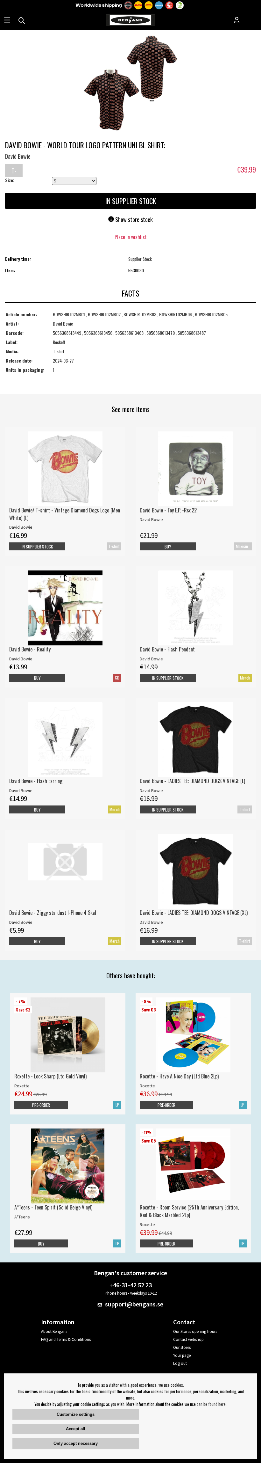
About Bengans (54, 1331)
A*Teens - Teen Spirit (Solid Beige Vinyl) (53, 1207)
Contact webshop (188, 1339)
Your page (182, 1355)
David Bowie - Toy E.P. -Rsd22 (168, 510)
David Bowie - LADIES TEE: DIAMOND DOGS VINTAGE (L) (192, 781)
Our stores (182, 1347)
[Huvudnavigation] (7, 21)
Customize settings (76, 1414)
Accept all (75, 1428)
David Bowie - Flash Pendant (167, 649)
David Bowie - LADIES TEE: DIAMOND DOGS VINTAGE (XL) (194, 912)
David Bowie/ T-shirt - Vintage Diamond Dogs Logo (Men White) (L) (64, 514)
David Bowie (18, 156)
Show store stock (133, 219)
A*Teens (22, 1217)
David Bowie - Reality (30, 649)
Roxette (22, 1086)
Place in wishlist (131, 237)
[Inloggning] (237, 21)
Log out (180, 1363)
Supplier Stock (140, 259)
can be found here (211, 1404)
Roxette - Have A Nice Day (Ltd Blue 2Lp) (179, 1076)
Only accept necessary (75, 1443)
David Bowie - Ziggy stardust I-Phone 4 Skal (52, 912)
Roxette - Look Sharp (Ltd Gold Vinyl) (50, 1076)
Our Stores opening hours (195, 1331)
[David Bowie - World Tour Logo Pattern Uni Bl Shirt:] (130, 83)
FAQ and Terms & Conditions (66, 1339)
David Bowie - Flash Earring (35, 781)
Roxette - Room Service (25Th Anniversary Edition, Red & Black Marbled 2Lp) (189, 1211)
